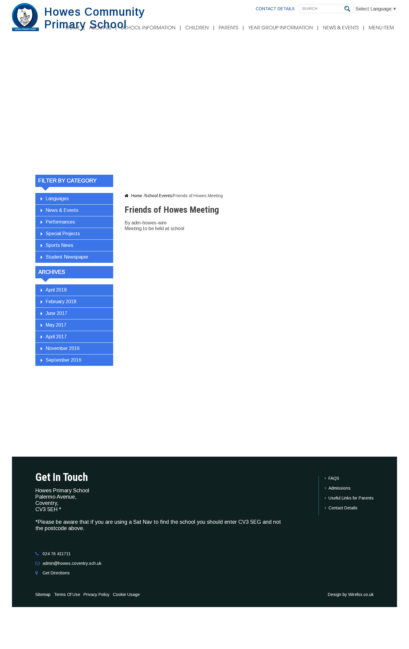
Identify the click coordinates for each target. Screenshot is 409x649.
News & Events (62, 210)
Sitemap (43, 594)
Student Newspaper (67, 256)
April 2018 (56, 289)
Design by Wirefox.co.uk (351, 594)
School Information (148, 27)
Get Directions (56, 572)
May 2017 (56, 324)
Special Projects (63, 233)
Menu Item (381, 27)
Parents (228, 27)
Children (197, 27)
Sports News (59, 245)
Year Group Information (280, 27)
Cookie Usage (126, 594)
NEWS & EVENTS (341, 27)
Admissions (339, 488)
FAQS (333, 478)
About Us (100, 27)
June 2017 (56, 313)
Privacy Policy (97, 594)
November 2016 (63, 348)
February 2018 (61, 301)
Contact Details (275, 8)
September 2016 (63, 360)
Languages (57, 198)
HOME (73, 27)
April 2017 (56, 336)
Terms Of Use (67, 594)
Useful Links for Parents (351, 498)
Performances (60, 221)
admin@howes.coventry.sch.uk (72, 563)
